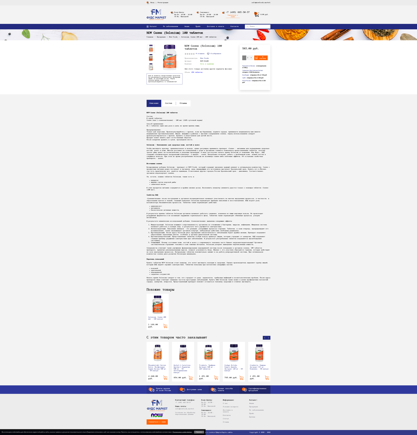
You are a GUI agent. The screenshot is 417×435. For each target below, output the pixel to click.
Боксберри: (245, 75)
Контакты (235, 26)
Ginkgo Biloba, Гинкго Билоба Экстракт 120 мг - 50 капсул (233, 368)
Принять (199, 432)
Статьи (226, 419)
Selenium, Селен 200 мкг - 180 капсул (157, 318)
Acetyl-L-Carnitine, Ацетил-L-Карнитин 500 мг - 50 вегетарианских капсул (182, 369)
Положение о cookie (206, 432)
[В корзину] (165, 326)
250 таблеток (197, 72)
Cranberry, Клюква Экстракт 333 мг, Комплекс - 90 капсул (259, 367)
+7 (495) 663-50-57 (238, 12)
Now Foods (204, 58)
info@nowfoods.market (261, 2)
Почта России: (246, 80)
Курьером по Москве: (248, 66)
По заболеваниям (170, 26)
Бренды (252, 417)
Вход (152, 2)
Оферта (218, 432)
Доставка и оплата (215, 26)
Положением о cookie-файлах (182, 432)
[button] (265, 338)
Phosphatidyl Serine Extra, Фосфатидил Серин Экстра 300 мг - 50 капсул (157, 368)
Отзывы (226, 422)
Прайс (198, 26)
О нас (225, 403)
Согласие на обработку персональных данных (185, 413)
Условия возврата (230, 407)
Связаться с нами (233, 16)
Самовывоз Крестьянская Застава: (252, 70)
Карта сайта (227, 432)
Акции (186, 26)
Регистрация (163, 2)
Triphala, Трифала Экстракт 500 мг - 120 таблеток (207, 367)
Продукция (253, 407)
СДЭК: (244, 78)
